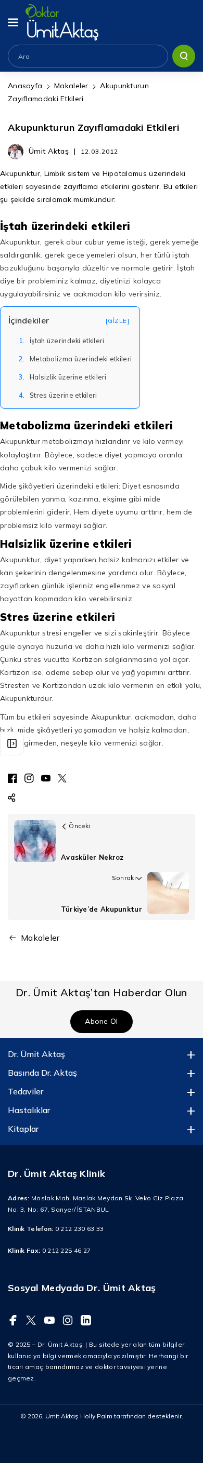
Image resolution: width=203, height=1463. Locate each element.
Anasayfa (25, 85)
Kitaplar (23, 1128)
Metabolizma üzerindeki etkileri (75, 359)
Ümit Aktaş (61, 1416)
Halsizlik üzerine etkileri (63, 377)
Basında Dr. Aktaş (42, 1072)
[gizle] (118, 320)
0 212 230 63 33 (79, 1228)
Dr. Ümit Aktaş (36, 1054)
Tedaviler (25, 1091)
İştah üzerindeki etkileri (61, 340)
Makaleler (71, 85)
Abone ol (101, 1021)
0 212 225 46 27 (66, 1250)
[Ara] (183, 56)
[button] (14, 22)
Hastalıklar (29, 1110)
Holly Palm (96, 1416)
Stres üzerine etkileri (58, 395)
